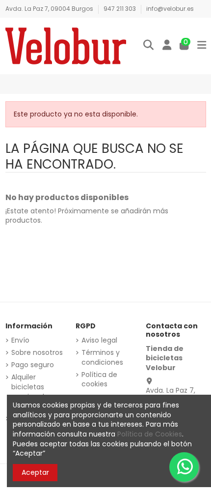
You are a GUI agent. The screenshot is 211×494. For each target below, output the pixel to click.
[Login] (167, 45)
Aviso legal (99, 340)
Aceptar (35, 472)
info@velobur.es (170, 8)
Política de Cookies (149, 434)
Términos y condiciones (102, 357)
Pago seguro (32, 365)
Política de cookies (99, 379)
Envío (20, 340)
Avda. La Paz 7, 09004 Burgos (50, 8)
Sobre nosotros (37, 352)
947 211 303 (120, 8)
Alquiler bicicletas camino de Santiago (30, 392)
